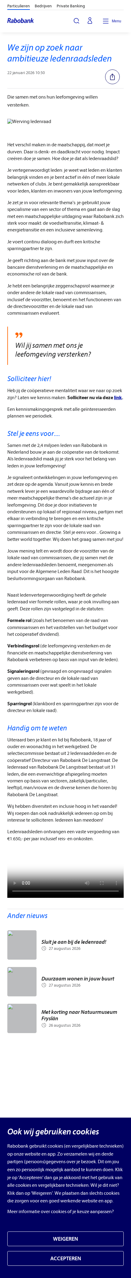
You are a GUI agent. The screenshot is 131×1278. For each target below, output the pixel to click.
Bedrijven (43, 6)
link (118, 397)
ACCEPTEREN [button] (65, 1258)
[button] (114, 76)
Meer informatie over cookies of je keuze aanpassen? (60, 1211)
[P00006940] (65, 875)
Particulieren (18, 6)
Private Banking (71, 6)
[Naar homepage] (21, 21)
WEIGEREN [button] (65, 1239)
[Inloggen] (90, 21)
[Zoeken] (76, 20)
